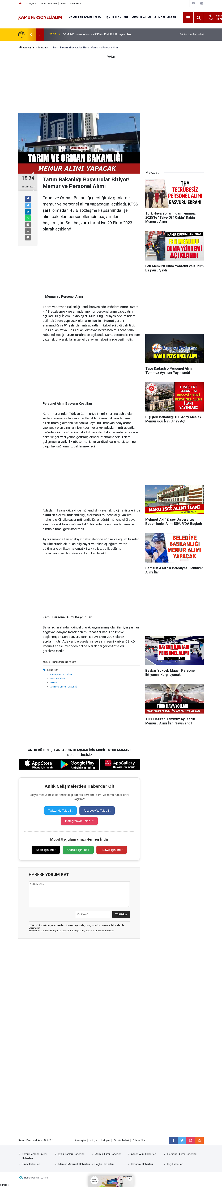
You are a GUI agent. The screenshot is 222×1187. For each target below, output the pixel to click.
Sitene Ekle (75, 3)
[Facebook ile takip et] (173, 1140)
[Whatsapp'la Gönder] (28, 218)
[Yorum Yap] (28, 237)
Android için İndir (78, 850)
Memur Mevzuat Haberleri (74, 1164)
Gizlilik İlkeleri (121, 1140)
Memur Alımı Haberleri (108, 1154)
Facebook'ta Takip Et (97, 810)
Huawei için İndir (112, 850)
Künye (93, 1140)
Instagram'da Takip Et (79, 821)
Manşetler (31, 3)
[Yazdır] (28, 231)
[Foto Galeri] (202, 3)
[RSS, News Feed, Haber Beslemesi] (199, 1140)
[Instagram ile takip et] (190, 1140)
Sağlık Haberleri (104, 1164)
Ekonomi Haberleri (142, 1164)
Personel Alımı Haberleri (182, 1154)
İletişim (105, 1140)
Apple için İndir (46, 850)
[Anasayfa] (20, 3)
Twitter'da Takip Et (60, 810)
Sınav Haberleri (31, 1164)
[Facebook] (28, 199)
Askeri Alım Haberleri (143, 1154)
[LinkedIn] (28, 212)
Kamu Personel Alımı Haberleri (34, 1156)
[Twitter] (28, 205)
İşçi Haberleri (175, 1164)
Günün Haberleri (49, 3)
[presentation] (31, 34)
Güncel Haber (165, 17)
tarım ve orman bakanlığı (64, 686)
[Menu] (188, 17)
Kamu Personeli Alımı (85, 17)
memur (54, 682)
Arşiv (63, 3)
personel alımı (57, 678)
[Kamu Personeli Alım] (40, 17)
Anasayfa (80, 1140)
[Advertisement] (111, 83)
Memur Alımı (141, 17)
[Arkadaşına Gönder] (28, 224)
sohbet (4, 1184)
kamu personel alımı (61, 674)
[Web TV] (193, 3)
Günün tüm (192, 34)
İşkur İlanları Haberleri (71, 1154)
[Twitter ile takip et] (182, 1140)
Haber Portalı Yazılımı (36, 1177)
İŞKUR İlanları (117, 17)
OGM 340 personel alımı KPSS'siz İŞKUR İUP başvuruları (97, 34)
